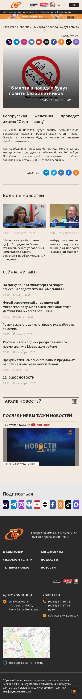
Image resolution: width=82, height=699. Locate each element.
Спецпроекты (52, 552)
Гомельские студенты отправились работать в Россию (38, 326)
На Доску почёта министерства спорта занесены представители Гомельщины (33, 287)
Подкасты (49, 559)
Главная (8, 27)
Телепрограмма (16, 567)
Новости (23, 27)
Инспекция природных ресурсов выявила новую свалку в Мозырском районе (35, 344)
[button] (75, 216)
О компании (13, 552)
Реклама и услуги (18, 559)
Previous (31, 464)
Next (34, 464)
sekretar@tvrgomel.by (63, 615)
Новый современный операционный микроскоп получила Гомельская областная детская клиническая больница (37, 306)
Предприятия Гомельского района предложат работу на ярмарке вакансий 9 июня (39, 362)
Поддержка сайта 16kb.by (25, 662)
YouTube (42, 425)
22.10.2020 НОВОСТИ (19, 377)
